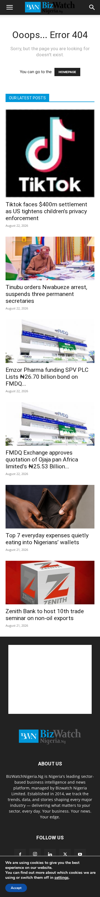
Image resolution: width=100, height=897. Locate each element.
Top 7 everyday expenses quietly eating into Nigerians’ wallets (47, 539)
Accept (16, 888)
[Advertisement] (50, 679)
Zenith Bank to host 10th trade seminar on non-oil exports (45, 614)
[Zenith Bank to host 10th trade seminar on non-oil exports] (50, 582)
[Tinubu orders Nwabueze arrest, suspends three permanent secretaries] (50, 258)
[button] (9, 7)
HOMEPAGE (67, 72)
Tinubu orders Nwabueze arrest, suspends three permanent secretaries (46, 294)
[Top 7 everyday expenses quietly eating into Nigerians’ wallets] (50, 506)
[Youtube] (80, 854)
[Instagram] (35, 854)
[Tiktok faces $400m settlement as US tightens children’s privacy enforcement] (50, 153)
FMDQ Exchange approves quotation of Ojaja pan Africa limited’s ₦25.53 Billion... (42, 459)
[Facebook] (20, 854)
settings (61, 877)
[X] (65, 854)
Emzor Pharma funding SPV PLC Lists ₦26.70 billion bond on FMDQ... (47, 377)
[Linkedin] (50, 854)
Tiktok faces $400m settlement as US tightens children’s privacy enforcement (46, 211)
